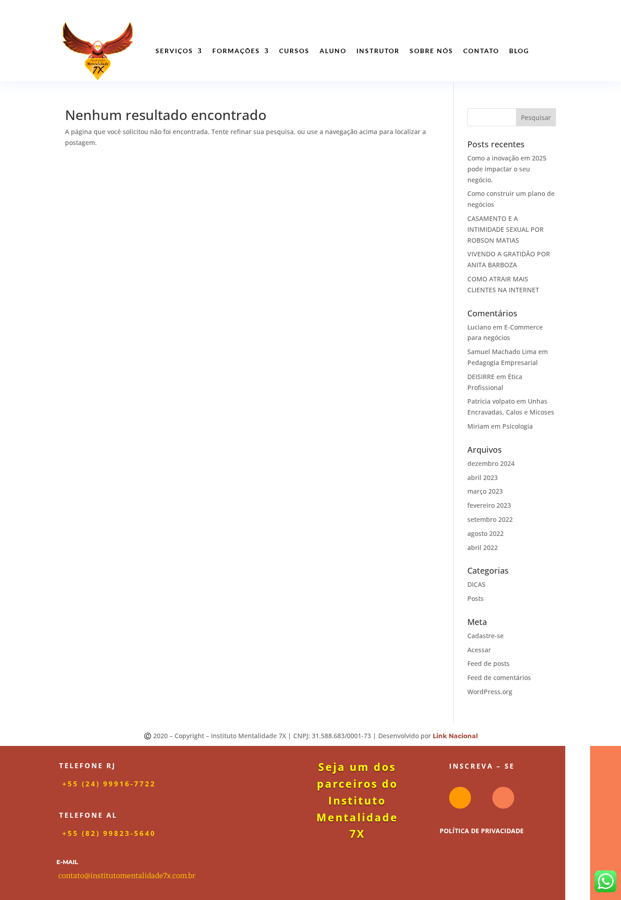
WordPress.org (489, 691)
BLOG (519, 51)
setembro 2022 (490, 519)
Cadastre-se (485, 635)
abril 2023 (482, 477)
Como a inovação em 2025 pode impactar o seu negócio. (506, 169)
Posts (475, 598)
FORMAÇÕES (236, 51)
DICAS (476, 584)
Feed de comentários (499, 677)
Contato (481, 51)
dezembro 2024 (491, 463)
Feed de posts (488, 663)
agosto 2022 (485, 533)
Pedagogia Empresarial (502, 362)
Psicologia (517, 426)
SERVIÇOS (174, 51)
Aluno (333, 51)
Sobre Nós (431, 51)
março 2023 (485, 491)
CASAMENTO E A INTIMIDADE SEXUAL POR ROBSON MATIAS (505, 229)
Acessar (479, 649)
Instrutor (378, 51)
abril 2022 (482, 547)
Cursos (294, 51)
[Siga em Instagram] (460, 798)
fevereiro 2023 (489, 505)
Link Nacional (455, 736)
